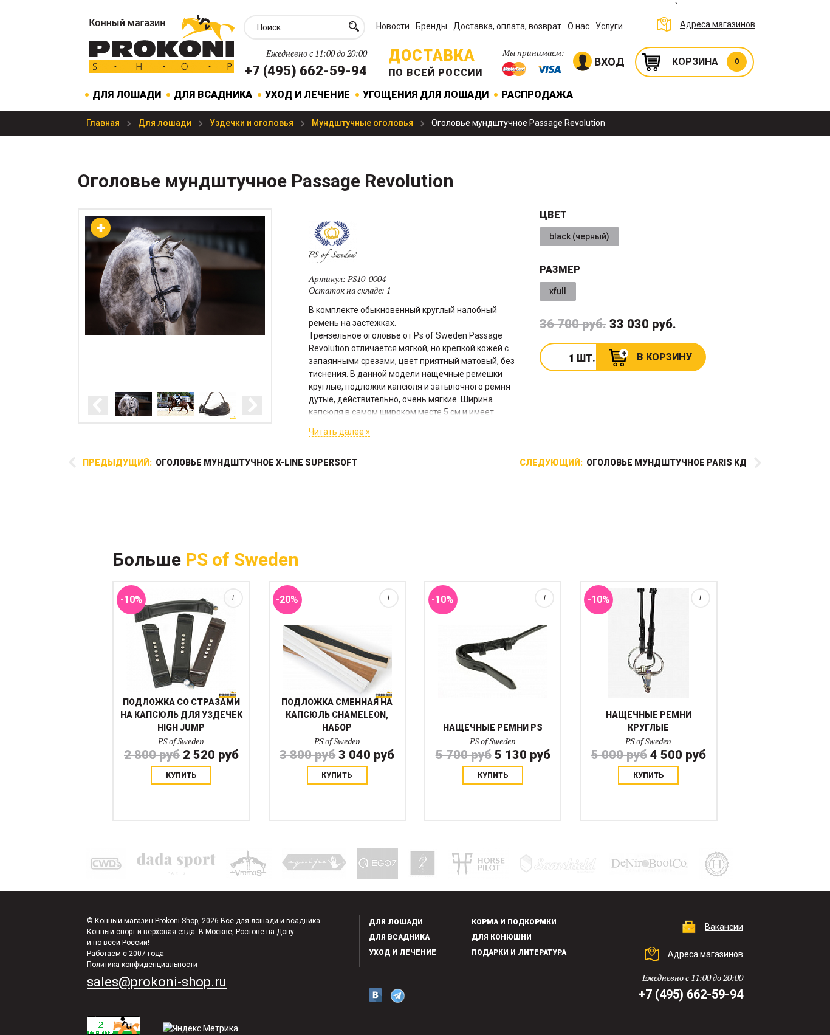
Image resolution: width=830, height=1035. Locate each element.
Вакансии (724, 927)
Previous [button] (98, 405)
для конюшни (502, 937)
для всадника (399, 937)
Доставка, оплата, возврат (507, 26)
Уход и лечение (307, 94)
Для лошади (126, 94)
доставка (431, 55)
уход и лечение (402, 952)
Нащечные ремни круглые (648, 721)
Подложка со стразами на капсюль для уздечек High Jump (181, 714)
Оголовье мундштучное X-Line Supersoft (220, 462)
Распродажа (537, 94)
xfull (557, 291)
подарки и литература (519, 952)
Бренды (431, 26)
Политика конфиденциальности (142, 964)
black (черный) (579, 236)
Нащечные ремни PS (493, 727)
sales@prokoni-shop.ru (157, 981)
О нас (578, 26)
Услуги (609, 26)
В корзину (664, 357)
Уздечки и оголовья (252, 123)
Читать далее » (339, 431)
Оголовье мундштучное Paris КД (633, 462)
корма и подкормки (514, 922)
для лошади (396, 922)
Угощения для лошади (426, 94)
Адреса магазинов (717, 24)
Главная (104, 123)
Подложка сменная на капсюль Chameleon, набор (337, 714)
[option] (133, 404)
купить (181, 775)
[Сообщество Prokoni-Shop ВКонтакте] (375, 995)
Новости (393, 26)
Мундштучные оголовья (363, 123)
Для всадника (213, 94)
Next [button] (252, 405)
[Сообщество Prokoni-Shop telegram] (397, 995)
